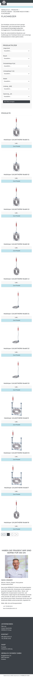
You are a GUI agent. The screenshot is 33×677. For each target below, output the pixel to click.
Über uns (3, 626)
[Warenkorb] (21, 4)
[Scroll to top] (30, 675)
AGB (12, 675)
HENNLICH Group (6, 630)
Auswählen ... (7, 50)
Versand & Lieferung (6, 649)
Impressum (16, 675)
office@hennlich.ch (6, 636)
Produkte (3, 647)
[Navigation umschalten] (30, 4)
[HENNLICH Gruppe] (30, 1)
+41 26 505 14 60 (6, 638)
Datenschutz (7, 675)
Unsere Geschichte (6, 628)
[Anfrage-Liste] (23, 4)
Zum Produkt (16, 146)
